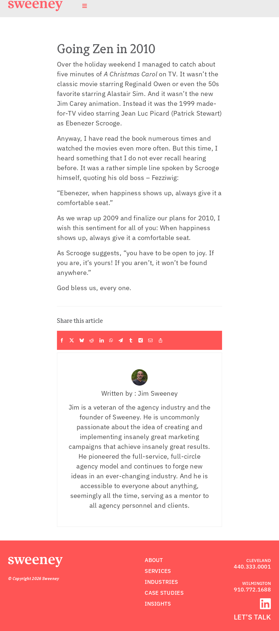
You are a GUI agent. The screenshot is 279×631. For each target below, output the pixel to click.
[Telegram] (121, 340)
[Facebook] (62, 340)
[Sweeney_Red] (35, 560)
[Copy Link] (160, 340)
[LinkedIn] (102, 340)
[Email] (150, 340)
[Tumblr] (131, 340)
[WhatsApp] (111, 340)
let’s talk (252, 616)
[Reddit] (91, 340)
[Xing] (140, 340)
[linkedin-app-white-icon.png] (265, 601)
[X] (72, 340)
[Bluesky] (82, 340)
